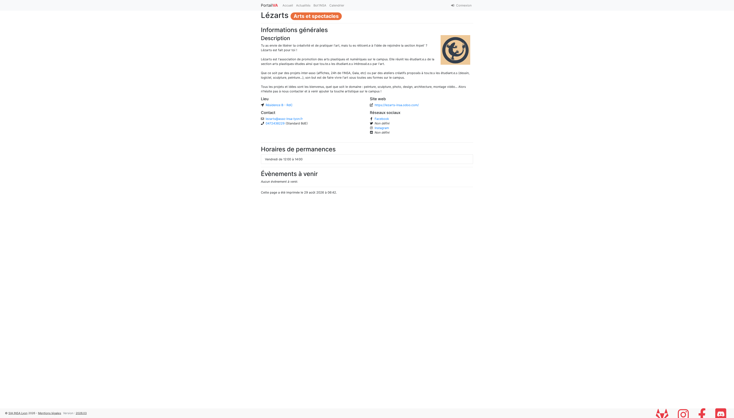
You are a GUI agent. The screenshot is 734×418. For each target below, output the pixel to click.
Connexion (463, 5)
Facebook (382, 119)
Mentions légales (49, 413)
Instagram (382, 128)
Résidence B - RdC (279, 105)
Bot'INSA (319, 5)
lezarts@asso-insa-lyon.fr (284, 119)
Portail (269, 5)
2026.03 (81, 413)
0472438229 (276, 123)
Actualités (303, 5)
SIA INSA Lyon (18, 413)
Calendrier (336, 5)
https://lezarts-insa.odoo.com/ (397, 105)
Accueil (288, 5)
